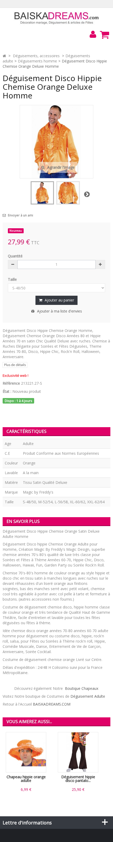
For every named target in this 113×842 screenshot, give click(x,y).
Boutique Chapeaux (81, 688)
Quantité (15, 255)
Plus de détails (15, 365)
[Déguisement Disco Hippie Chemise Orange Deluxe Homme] (42, 192)
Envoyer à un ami (20, 215)
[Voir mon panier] (104, 35)
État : (7, 391)
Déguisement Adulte (87, 696)
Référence (11, 383)
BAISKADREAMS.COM (51, 704)
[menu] (93, 34)
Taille (13, 279)
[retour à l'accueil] (4, 55)
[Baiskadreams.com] (56, 17)
